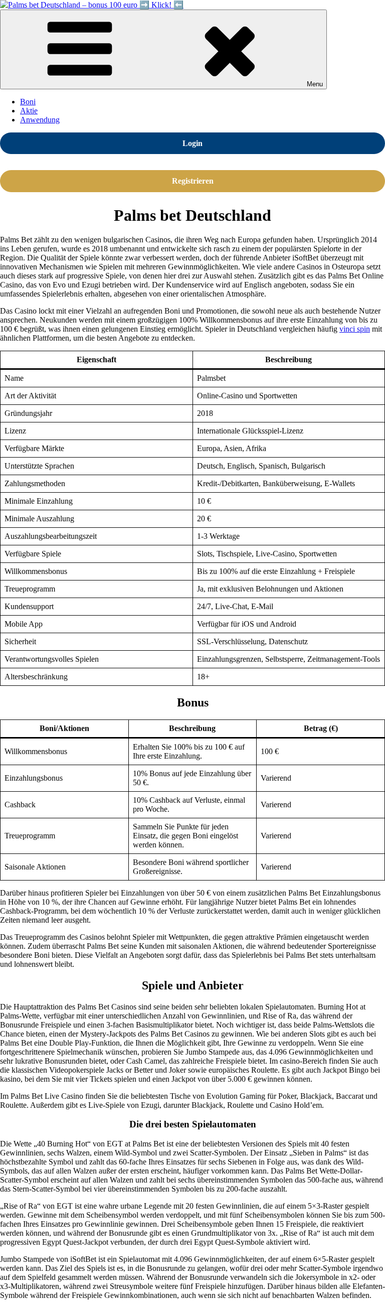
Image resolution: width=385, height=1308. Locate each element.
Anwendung (40, 119)
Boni (28, 101)
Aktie (29, 110)
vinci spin (354, 329)
